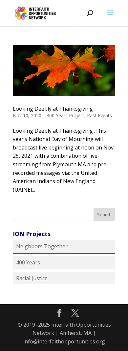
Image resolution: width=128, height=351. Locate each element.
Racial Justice (32, 278)
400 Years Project (65, 115)
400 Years (28, 262)
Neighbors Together (42, 246)
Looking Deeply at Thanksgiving (53, 108)
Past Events (99, 115)
